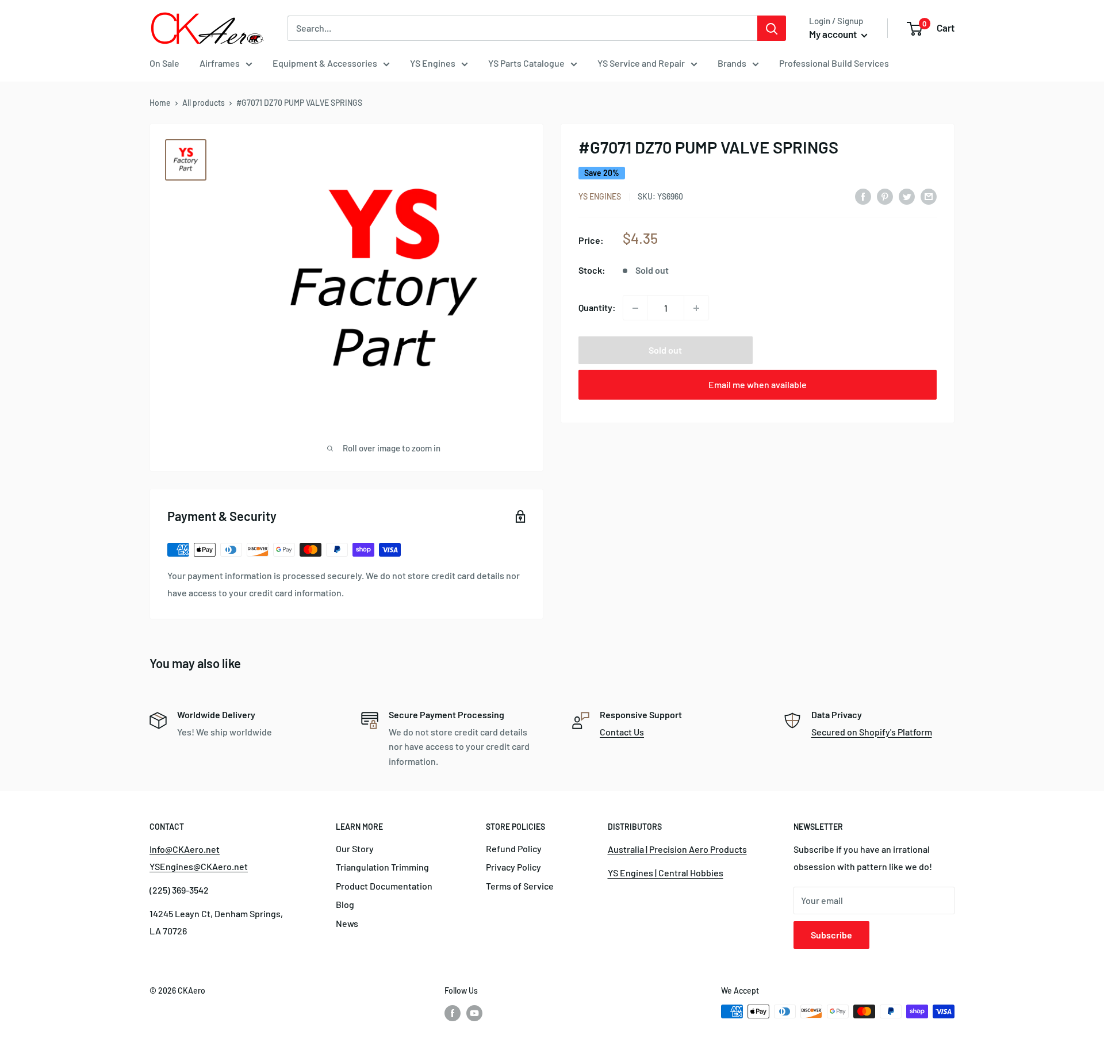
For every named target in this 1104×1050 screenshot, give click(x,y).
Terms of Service (520, 885)
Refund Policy (514, 848)
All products (203, 103)
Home (160, 103)
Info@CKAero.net (185, 849)
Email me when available (757, 385)
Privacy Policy (513, 866)
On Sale (164, 63)
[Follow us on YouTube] (474, 1013)
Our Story (355, 848)
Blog (345, 904)
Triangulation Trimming (382, 866)
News (347, 923)
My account (833, 34)
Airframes (220, 63)
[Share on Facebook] (863, 196)
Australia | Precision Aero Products (677, 849)
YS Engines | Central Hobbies (665, 872)
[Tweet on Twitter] (907, 196)
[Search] (771, 28)
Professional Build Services (834, 63)
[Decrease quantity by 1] (635, 308)
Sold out (665, 350)
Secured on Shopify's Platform (871, 731)
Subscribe (831, 934)
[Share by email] (929, 196)
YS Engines (432, 63)
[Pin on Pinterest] (885, 196)
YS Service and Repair (641, 63)
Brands (732, 63)
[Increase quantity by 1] (696, 308)
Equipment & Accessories (325, 63)
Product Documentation (384, 885)
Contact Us (622, 731)
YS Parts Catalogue (526, 63)
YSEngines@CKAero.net (199, 866)
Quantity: (597, 307)
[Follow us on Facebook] (452, 1013)
